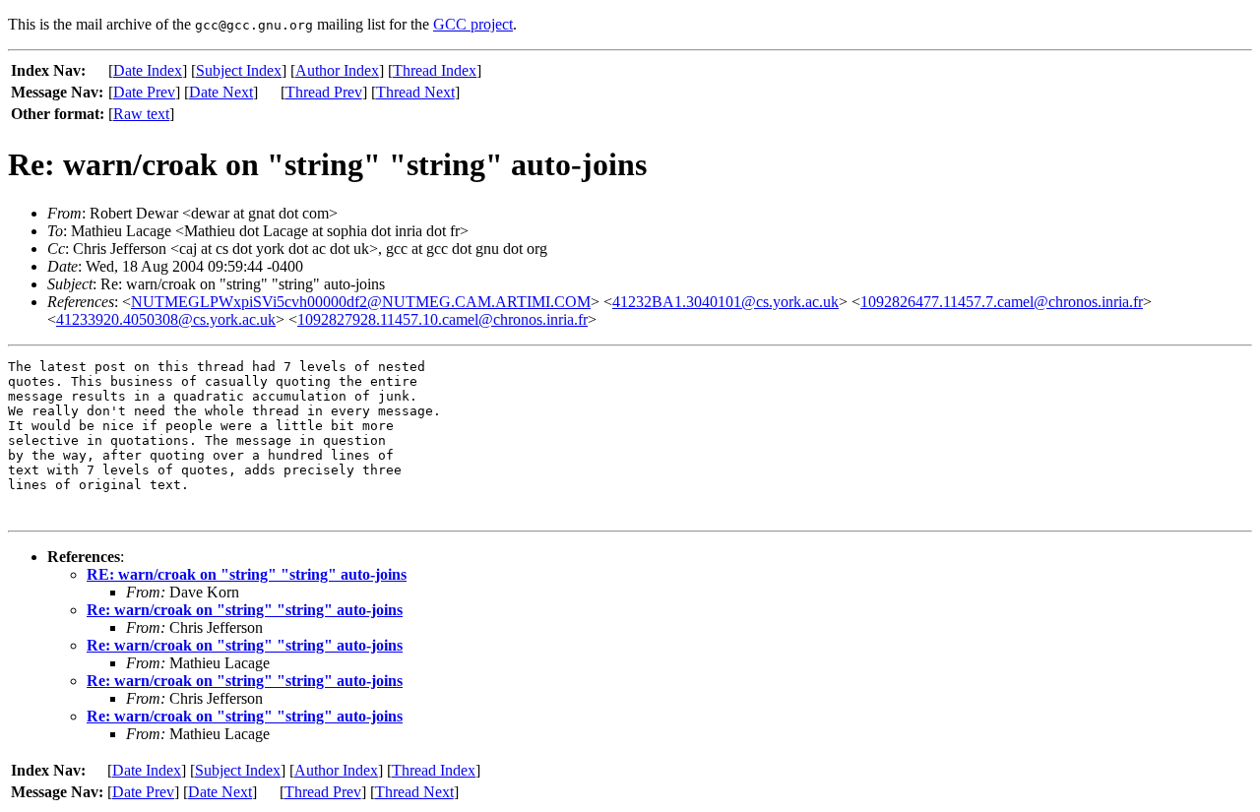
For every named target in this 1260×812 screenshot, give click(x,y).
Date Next (221, 92)
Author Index (337, 70)
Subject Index (239, 70)
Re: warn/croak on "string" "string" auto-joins (245, 609)
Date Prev (144, 92)
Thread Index (434, 70)
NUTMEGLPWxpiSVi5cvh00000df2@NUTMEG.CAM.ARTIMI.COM (361, 301)
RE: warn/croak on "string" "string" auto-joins (247, 574)
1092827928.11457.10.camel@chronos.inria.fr (442, 319)
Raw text (141, 113)
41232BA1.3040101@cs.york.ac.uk (725, 301)
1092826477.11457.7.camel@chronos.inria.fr (1001, 301)
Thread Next (415, 92)
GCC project (473, 24)
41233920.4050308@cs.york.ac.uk (166, 319)
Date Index (147, 70)
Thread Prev (323, 92)
